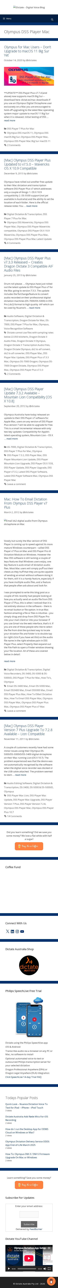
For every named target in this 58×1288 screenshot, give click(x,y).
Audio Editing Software (19, 783)
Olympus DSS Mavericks (20, 222)
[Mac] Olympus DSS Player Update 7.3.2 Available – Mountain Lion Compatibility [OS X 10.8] (28, 395)
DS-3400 (26, 673)
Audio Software (15, 316)
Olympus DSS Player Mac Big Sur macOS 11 (27, 141)
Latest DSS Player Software (33, 471)
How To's (46, 677)
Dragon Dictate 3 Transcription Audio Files (27, 345)
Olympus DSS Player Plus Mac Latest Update (28, 238)
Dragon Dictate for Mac (32, 320)
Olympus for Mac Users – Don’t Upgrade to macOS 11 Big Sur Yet (27, 51)
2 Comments (14, 145)
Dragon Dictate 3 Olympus (31, 340)
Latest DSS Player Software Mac (20, 475)
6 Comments (14, 243)
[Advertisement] (25, 890)
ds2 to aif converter (14, 353)
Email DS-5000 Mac (39, 685)
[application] (29, 1258)
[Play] (9, 1268)
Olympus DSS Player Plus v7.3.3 (26, 369)
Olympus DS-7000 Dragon (24, 361)
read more (9, 120)
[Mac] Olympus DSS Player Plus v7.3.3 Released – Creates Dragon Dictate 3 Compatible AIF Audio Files (28, 264)
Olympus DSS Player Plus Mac (32, 234)
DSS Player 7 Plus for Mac (20, 128)
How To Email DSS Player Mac (26, 698)
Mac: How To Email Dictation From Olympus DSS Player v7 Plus (25, 503)
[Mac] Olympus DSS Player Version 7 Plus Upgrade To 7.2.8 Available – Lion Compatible (28, 729)
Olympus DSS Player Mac (34, 136)
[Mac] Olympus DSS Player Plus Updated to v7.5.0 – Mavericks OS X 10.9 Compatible (27, 164)
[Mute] (44, 1268)
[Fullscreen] (49, 1268)
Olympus (44, 324)
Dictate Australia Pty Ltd (27, 1283)
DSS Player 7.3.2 (15, 455)
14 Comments (14, 816)
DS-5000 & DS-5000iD (41, 787)
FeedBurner (36, 1229)
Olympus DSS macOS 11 (20, 132)
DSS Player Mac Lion (18, 795)
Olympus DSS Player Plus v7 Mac (27, 706)
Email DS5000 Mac (35, 690)
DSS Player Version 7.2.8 (33, 803)
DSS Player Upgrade (36, 467)
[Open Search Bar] (52, 19)
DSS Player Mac (34, 353)
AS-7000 (11, 446)
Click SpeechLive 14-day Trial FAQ (23, 1077)
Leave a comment (16, 484)
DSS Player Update (14, 467)
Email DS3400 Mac (14, 690)
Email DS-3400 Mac (17, 685)
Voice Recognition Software (18, 328)
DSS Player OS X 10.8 (42, 463)
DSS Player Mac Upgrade (26, 799)
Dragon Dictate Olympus (17, 349)
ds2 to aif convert (41, 349)
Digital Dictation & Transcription (24, 214)
